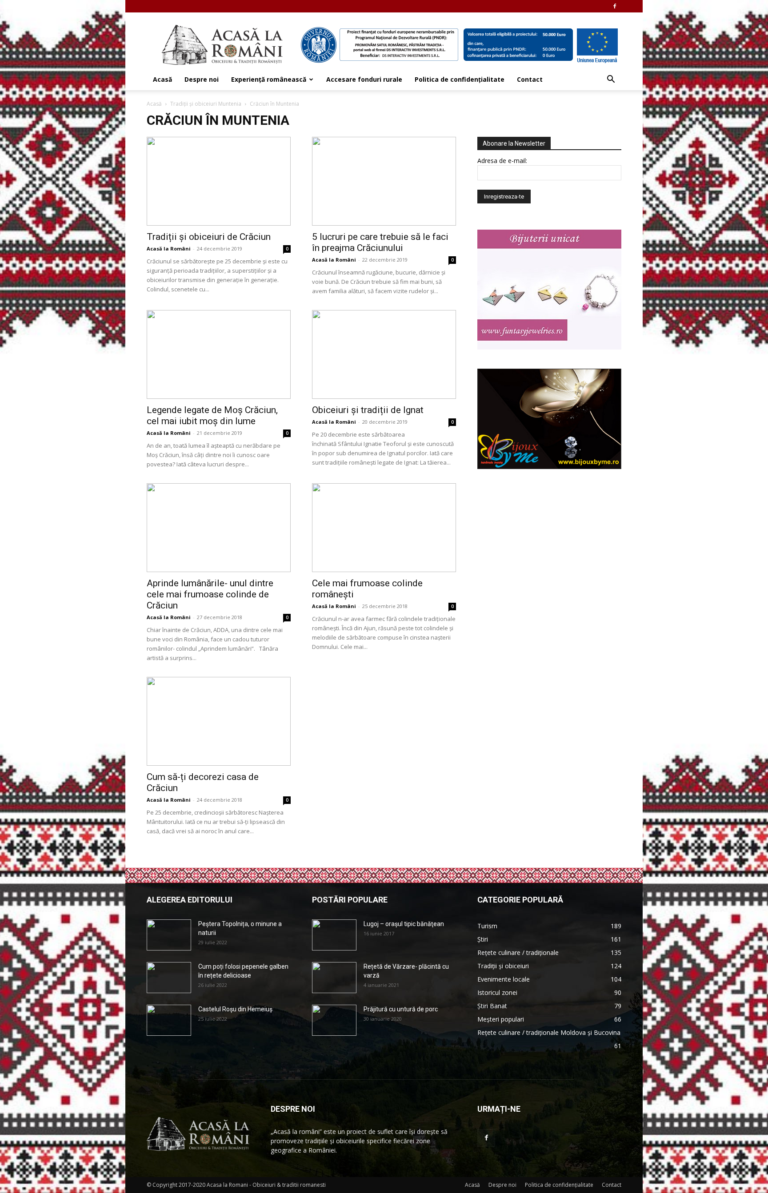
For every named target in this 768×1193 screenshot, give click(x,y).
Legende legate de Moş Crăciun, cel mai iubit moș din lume (212, 415)
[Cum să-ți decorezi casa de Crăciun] (219, 721)
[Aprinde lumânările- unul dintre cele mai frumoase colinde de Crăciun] (219, 527)
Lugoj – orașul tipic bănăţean (404, 923)
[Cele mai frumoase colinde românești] (384, 527)
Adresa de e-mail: (502, 160)
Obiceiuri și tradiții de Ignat (368, 410)
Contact (530, 79)
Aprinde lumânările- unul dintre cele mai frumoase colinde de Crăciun (210, 594)
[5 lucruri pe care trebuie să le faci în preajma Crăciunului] (384, 181)
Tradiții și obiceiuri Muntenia (205, 103)
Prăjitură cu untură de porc (401, 1009)
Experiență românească (268, 79)
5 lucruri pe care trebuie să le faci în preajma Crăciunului (380, 242)
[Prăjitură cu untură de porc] (334, 1020)
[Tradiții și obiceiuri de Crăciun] (219, 181)
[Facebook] (614, 6)
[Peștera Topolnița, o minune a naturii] (169, 934)
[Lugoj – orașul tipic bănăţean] (334, 934)
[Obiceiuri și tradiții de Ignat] (384, 354)
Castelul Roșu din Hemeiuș (235, 1009)
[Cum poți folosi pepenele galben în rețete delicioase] (169, 977)
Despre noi (201, 79)
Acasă (162, 79)
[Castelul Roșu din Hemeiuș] (169, 1020)
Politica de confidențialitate (459, 79)
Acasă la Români (169, 248)
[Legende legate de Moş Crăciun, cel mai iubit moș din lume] (219, 354)
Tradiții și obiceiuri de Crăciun (209, 236)
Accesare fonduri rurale (364, 79)
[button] (610, 80)
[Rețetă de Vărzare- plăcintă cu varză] (334, 977)
